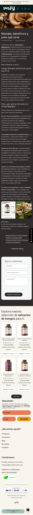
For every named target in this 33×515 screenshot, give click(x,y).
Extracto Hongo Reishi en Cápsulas (24, 339)
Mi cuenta (5, 444)
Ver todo (16, 396)
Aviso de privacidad (9, 472)
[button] (18, 9)
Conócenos (6, 437)
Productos (6, 434)
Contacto (5, 447)
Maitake (11, 106)
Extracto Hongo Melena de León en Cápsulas (8, 339)
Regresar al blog (17, 249)
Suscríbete (24, 419)
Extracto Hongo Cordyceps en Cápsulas (24, 375)
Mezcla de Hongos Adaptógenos (8, 375)
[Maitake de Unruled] (16, 218)
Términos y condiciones (11, 469)
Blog (3, 441)
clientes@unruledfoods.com (12, 465)
